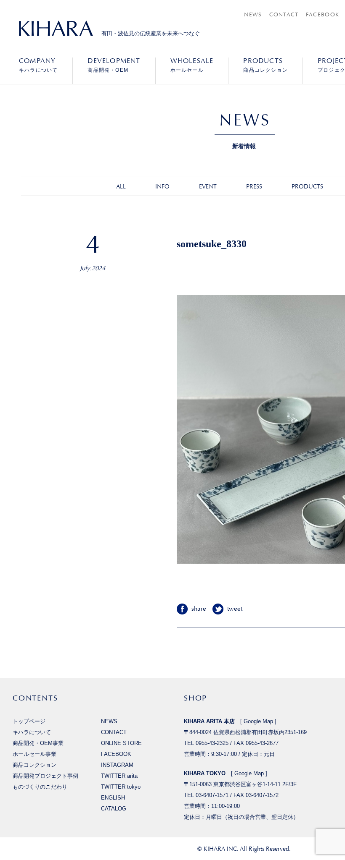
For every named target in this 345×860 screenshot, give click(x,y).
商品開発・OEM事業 (38, 743)
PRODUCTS (307, 186)
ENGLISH (113, 798)
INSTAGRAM (117, 765)
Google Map (258, 721)
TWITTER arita (119, 776)
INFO (162, 186)
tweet (234, 609)
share (198, 609)
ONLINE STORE (121, 743)
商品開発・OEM (114, 65)
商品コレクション (265, 65)
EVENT (208, 186)
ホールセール (192, 65)
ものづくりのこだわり (40, 787)
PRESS (254, 186)
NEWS (253, 14)
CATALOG (113, 808)
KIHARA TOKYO (205, 773)
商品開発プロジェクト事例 (45, 776)
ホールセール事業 (34, 754)
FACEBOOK (322, 14)
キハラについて (38, 65)
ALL (121, 186)
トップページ (29, 721)
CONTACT (284, 14)
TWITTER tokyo (121, 787)
